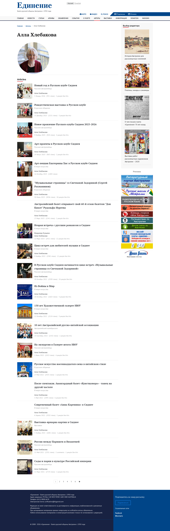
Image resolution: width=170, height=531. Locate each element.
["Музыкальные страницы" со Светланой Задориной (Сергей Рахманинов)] (24, 195)
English (78, 3)
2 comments (60, 452)
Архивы (51, 18)
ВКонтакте (119, 516)
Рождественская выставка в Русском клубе (60, 104)
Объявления (63, 18)
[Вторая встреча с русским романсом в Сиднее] (24, 237)
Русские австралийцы (43, 88)
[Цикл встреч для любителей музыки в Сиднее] (24, 258)
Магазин (145, 18)
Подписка (120, 14)
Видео (94, 14)
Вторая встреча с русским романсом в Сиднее (62, 225)
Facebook (118, 513)
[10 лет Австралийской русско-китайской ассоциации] (24, 337)
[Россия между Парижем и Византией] (24, 454)
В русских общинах (42, 108)
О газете (86, 18)
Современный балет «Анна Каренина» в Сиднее (63, 404)
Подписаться (123, 503)
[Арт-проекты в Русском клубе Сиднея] (24, 156)
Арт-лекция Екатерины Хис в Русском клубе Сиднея (65, 163)
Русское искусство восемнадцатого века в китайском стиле (70, 364)
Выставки (108, 18)
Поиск (105, 14)
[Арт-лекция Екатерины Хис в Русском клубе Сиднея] (24, 176)
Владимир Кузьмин (42, 233)
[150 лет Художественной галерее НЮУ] (24, 318)
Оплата (133, 14)
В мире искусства (41, 166)
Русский (70, 3)
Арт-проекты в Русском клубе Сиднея (57, 143)
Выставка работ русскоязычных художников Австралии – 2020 (136, 159)
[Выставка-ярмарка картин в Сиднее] (24, 435)
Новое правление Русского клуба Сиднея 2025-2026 (65, 124)
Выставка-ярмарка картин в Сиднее (56, 422)
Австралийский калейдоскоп (46, 328)
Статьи (41, 18)
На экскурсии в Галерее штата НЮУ (55, 344)
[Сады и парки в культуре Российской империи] (24, 474)
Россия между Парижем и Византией (57, 441)
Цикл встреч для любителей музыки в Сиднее (62, 245)
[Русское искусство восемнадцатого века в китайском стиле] (24, 376)
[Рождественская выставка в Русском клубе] (24, 117)
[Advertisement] (136, 273)
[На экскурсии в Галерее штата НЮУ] (24, 357)
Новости (31, 18)
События (75, 18)
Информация (121, 18)
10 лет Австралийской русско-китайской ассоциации (66, 325)
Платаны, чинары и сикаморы (137, 90)
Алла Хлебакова (40, 93)
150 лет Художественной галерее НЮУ (57, 305)
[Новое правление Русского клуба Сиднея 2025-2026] (24, 137)
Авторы (97, 18)
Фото (84, 14)
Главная (20, 18)
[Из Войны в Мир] (24, 298)
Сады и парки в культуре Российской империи (62, 461)
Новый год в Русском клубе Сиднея (55, 85)
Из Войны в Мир (44, 286)
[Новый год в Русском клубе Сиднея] (24, 98)
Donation (134, 18)
